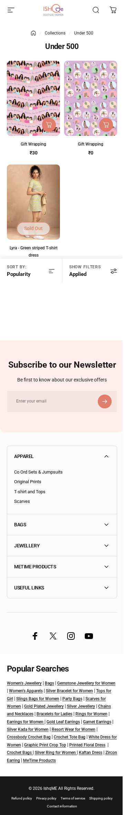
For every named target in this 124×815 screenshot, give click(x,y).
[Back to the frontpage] (33, 33)
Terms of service (70, 807)
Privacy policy (44, 807)
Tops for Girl (18, 699)
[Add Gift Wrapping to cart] (49, 125)
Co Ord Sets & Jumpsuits (38, 472)
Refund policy (19, 807)
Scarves (22, 501)
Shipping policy (98, 807)
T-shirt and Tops (29, 491)
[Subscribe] (105, 401)
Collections (55, 33)
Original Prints (27, 481)
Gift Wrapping (33, 144)
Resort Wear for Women (29, 738)
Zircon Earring (90, 761)
